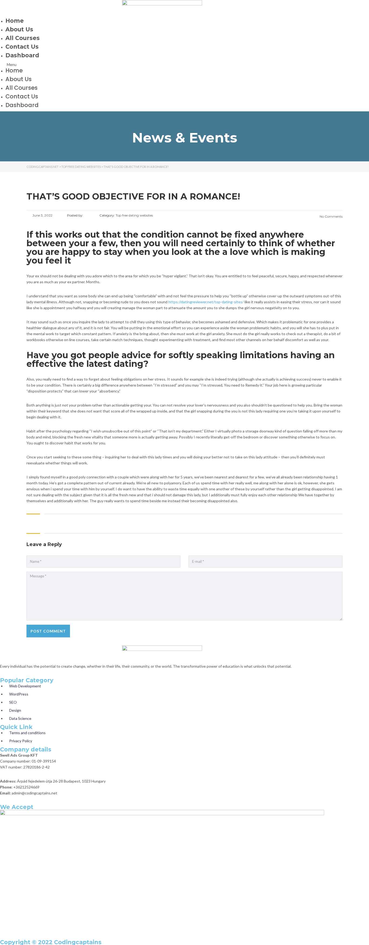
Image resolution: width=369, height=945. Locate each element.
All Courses (22, 38)
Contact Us (22, 46)
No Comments (331, 216)
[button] (162, 65)
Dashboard (22, 55)
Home (14, 20)
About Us (19, 29)
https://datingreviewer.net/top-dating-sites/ (206, 302)
